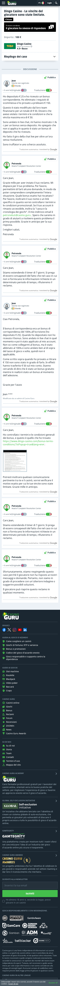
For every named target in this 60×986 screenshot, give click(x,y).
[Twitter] (9, 630)
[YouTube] (20, 630)
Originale (15, 90)
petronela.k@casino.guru (17, 215)
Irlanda (18, 86)
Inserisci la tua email (14, 883)
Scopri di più (13, 983)
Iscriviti (30, 893)
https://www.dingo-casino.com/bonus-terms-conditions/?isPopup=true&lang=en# (28, 443)
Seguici (6, 625)
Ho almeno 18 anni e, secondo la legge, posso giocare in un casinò (28, 901)
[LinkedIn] (25, 630)
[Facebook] (4, 630)
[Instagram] (14, 630)
